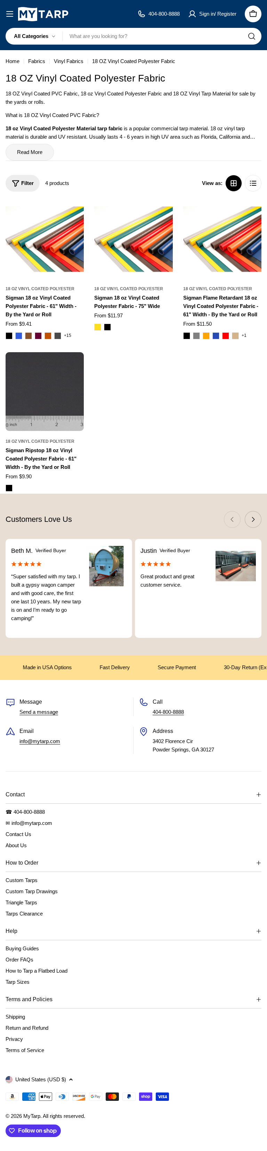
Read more (29, 152)
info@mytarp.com (39, 741)
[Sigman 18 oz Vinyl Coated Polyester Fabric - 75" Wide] (133, 239)
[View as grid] (233, 183)
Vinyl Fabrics (68, 61)
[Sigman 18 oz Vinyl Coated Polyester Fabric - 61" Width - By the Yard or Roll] (45, 239)
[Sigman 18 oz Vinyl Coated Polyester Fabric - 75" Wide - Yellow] (97, 327)
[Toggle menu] (10, 14)
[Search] (252, 36)
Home (12, 61)
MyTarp (31, 1116)
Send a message (38, 712)
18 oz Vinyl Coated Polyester (40, 288)
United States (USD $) (40, 1079)
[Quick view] (73, 215)
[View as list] (253, 183)
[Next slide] (253, 519)
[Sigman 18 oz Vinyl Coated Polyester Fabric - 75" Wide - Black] (107, 327)
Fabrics (36, 61)
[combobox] (133, 36)
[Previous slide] (232, 519)
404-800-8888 (168, 712)
